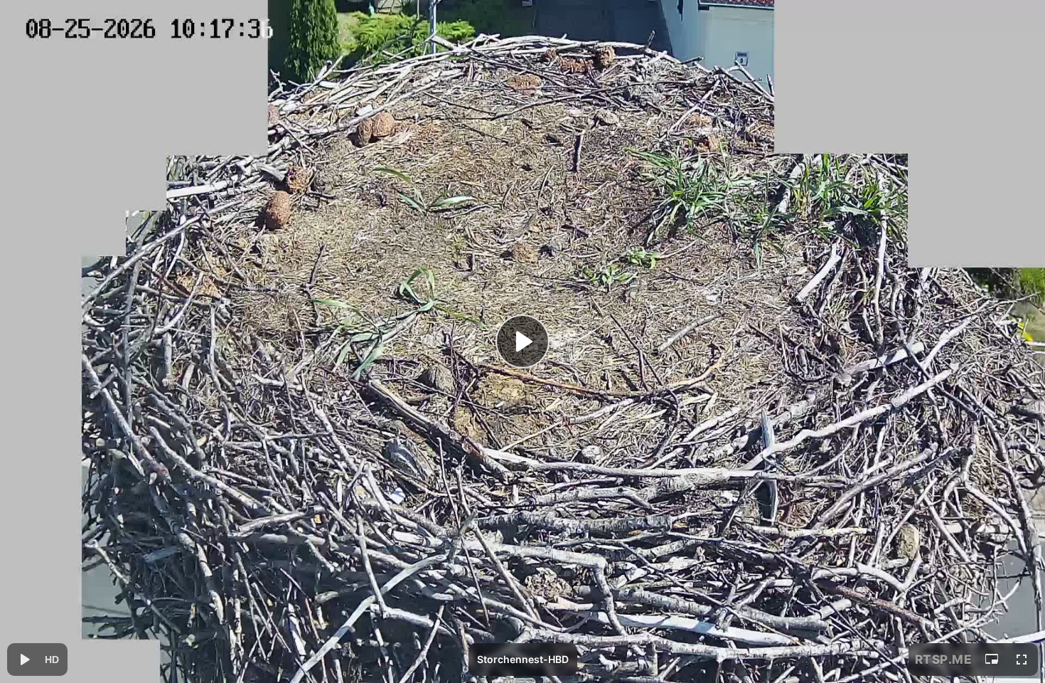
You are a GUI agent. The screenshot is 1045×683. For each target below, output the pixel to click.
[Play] (522, 341)
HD (52, 659)
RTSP (943, 659)
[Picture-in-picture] (991, 659)
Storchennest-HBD (523, 659)
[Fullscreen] (1021, 659)
